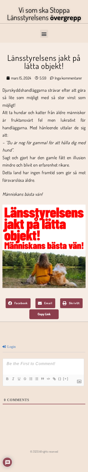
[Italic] (13, 379)
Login (11, 347)
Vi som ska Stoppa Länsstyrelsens (44, 13)
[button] (44, 34)
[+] (65, 378)
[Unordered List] (36, 379)
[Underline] (19, 379)
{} (60, 378)
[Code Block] (48, 379)
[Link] (54, 379)
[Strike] (25, 379)
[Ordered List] (30, 379)
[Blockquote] (42, 379)
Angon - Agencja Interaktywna (44, 461)
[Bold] (7, 379)
